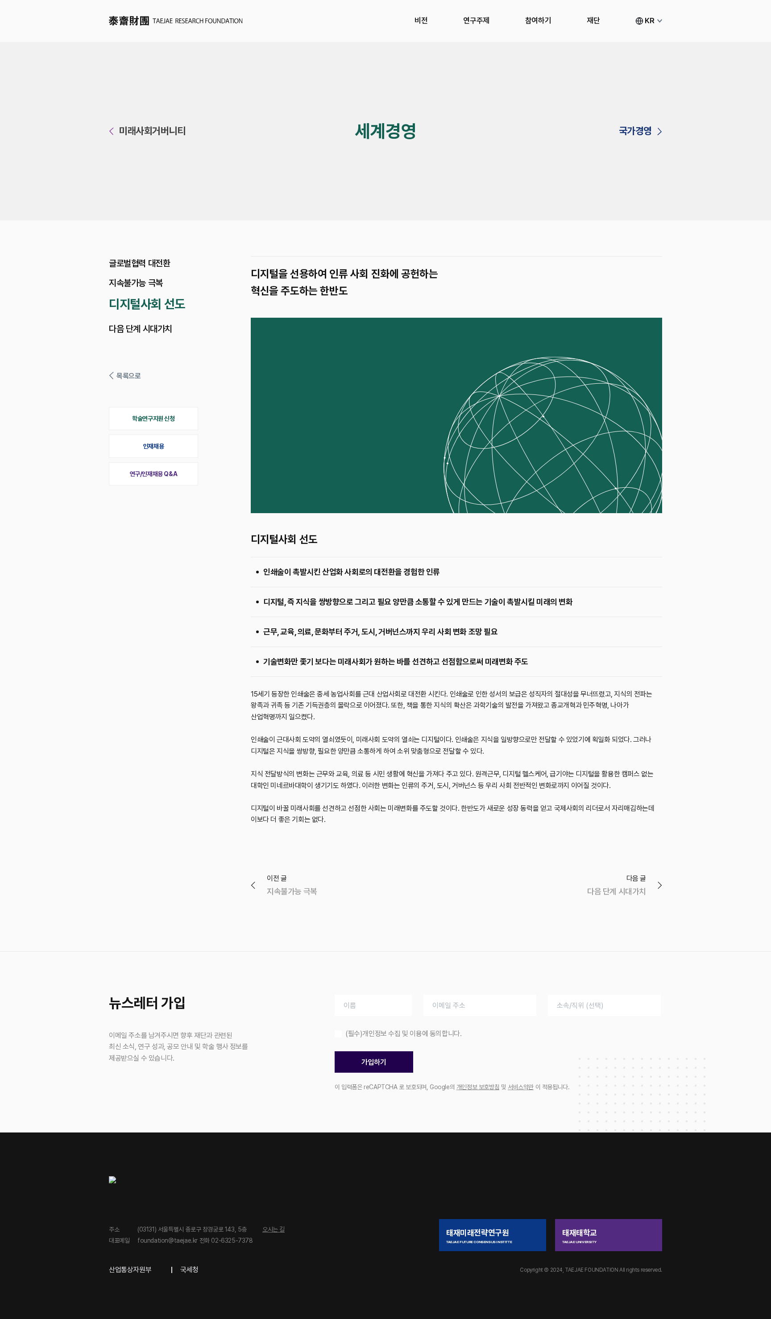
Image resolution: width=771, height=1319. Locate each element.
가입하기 (373, 1062)
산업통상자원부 (130, 1269)
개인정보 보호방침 (477, 1087)
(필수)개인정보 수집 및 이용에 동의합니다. (403, 1033)
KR (649, 20)
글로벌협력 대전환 (139, 263)
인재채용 (153, 446)
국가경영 (635, 131)
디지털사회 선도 (147, 303)
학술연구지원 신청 (153, 418)
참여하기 (538, 20)
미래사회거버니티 (152, 131)
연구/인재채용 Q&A (154, 473)
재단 (593, 20)
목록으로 (128, 376)
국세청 (189, 1269)
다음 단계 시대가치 (140, 329)
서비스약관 (521, 1087)
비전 (421, 20)
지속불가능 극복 (136, 283)
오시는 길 (273, 1229)
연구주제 (476, 20)
